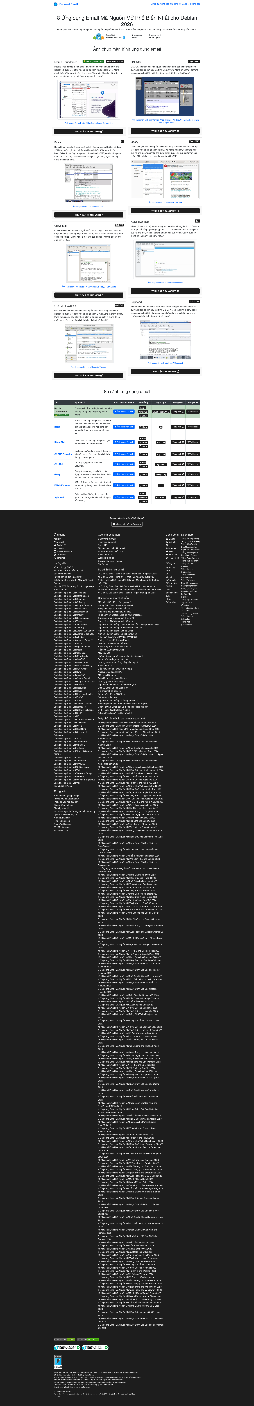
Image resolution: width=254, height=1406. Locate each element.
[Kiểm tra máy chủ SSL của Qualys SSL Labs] (64, 1339)
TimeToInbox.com (62, 820)
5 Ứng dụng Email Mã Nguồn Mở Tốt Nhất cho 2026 (127, 827)
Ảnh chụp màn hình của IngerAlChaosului (165, 363)
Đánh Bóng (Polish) (189, 591)
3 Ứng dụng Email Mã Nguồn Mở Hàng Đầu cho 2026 (127, 877)
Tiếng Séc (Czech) (189, 544)
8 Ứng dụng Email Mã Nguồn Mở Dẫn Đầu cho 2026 (130, 1118)
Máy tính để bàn (64, 551)
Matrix (171, 551)
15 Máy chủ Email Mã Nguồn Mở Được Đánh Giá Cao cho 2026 (129, 965)
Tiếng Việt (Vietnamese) (186, 623)
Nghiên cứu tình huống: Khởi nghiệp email (118, 700)
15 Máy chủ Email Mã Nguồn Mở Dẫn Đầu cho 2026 (128, 995)
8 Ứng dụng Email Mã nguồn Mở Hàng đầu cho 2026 (129, 732)
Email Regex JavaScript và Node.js (114, 646)
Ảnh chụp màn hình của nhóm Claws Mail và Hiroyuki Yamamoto (89, 286)
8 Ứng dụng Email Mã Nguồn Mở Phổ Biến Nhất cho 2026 (129, 858)
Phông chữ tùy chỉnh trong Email (113, 640)
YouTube (172, 554)
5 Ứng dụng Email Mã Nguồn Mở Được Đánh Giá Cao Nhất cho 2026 (128, 762)
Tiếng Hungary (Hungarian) (187, 570)
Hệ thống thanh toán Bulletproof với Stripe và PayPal (122, 703)
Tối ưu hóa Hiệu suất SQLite (111, 694)
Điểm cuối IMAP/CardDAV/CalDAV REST (117, 636)
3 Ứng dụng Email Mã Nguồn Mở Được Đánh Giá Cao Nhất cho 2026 (128, 743)
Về (167, 573)
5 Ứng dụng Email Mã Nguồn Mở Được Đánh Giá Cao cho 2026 (129, 971)
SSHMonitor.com (61, 827)
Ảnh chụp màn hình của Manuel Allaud (89, 206)
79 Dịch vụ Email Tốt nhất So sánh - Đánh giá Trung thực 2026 (127, 573)
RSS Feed (173, 557)
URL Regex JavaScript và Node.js (114, 709)
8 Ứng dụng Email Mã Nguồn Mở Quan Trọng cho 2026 (128, 1055)
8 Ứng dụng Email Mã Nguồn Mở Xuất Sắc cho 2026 (127, 884)
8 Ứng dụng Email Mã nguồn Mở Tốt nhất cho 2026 (127, 725)
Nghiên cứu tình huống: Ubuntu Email (115, 630)
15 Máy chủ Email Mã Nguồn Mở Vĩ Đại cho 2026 (125, 1274)
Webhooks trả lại (106, 557)
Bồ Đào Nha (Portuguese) (186, 595)
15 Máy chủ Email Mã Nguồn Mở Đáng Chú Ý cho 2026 (129, 785)
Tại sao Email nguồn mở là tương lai (115, 713)
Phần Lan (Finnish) (189, 555)
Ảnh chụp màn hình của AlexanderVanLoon (89, 367)
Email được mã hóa (160, 3)
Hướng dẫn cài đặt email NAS (68, 576)
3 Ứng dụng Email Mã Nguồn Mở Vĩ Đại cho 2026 (126, 1277)
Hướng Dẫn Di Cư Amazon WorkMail (115, 605)
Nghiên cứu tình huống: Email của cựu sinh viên (120, 627)
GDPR (169, 586)
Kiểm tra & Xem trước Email (111, 649)
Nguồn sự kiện (170, 569)
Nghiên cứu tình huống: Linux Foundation (117, 633)
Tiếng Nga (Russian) (190, 599)
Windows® (59, 541)
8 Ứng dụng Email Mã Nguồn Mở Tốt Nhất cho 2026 (129, 1302)
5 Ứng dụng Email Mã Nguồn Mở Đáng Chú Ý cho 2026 (126, 1264)
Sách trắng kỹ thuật (107, 538)
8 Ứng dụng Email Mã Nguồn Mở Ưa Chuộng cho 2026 (130, 1169)
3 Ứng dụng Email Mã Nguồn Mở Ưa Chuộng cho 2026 (130, 1283)
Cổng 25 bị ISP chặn (63, 785)
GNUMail (58, 464)
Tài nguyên (60, 791)
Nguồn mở (103, 564)
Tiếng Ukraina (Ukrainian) (187, 617)
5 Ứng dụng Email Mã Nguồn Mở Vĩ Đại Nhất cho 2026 (130, 801)
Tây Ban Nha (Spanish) (186, 603)
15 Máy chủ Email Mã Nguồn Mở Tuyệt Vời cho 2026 (127, 779)
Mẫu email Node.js (107, 675)
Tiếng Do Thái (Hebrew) (187, 565)
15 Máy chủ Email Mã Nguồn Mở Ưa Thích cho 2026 (128, 804)
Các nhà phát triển (109, 534)
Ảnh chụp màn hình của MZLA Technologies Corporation (89, 123)
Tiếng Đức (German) (190, 560)
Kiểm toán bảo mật (107, 541)
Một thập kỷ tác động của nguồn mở (114, 602)
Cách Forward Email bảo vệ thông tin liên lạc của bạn (123, 706)
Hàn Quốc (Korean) (189, 585)
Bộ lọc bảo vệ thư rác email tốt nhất (114, 608)
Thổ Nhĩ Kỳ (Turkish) (189, 613)
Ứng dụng (59, 534)
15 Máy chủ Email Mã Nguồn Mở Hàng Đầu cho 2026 (130, 766)
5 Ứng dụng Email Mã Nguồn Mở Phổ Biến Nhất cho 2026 (128, 751)
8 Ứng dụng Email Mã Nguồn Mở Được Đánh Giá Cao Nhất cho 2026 (128, 851)
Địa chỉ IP (102, 545)
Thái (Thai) (185, 610)
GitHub (172, 541)
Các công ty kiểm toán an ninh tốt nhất (116, 617)
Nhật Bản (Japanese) (190, 583)
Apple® (57, 538)
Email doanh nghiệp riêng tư (67, 795)
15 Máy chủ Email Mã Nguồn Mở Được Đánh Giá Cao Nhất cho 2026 (127, 737)
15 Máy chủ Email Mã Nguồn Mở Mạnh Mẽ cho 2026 (126, 817)
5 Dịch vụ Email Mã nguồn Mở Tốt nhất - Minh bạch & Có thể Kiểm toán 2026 (129, 581)
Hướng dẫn (60, 563)
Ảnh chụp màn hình (124, 411)
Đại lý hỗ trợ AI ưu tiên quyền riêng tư (115, 621)
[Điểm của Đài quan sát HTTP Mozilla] (88, 1339)
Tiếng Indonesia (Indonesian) (188, 576)
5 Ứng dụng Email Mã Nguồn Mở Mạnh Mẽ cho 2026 (125, 1182)
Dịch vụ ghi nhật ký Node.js (111, 681)
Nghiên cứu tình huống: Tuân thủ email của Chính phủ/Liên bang (128, 624)
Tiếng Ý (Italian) (188, 580)
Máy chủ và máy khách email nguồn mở (121, 718)
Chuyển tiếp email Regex (110, 560)
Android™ (61, 545)
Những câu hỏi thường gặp (128, 524)
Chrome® (61, 554)
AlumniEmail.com (62, 817)
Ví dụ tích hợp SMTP (63, 567)
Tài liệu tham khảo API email (111, 548)
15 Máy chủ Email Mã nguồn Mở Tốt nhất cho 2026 (127, 722)
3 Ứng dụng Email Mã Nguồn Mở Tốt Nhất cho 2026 (128, 953)
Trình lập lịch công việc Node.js (112, 678)
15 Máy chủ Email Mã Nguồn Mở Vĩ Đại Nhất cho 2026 (130, 798)
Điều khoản (171, 583)
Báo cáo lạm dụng (172, 594)
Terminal (60, 557)
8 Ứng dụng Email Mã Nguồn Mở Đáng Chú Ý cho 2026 (127, 896)
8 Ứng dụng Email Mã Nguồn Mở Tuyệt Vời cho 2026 (126, 890)
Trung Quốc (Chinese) (190, 541)
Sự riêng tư (175, 3)
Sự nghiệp (171, 602)
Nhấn (168, 598)
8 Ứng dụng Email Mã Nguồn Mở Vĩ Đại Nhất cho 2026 (130, 909)
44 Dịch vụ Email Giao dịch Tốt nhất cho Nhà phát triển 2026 (126, 586)
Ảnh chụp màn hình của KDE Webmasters (165, 282)
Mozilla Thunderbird (60, 410)
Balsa (57, 426)
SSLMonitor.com (61, 830)
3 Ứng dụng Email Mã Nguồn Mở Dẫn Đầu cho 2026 (128, 998)
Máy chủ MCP (104, 652)
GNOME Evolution (63, 454)
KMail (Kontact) (62, 485)
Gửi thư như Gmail (62, 573)
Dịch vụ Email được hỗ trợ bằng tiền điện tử (118, 662)
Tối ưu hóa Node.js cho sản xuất (113, 659)
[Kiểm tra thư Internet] (95, 1347)
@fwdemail (171, 548)
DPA (168, 589)
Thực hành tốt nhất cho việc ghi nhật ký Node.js (120, 614)
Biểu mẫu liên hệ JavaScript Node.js (115, 668)
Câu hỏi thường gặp (191, 3)
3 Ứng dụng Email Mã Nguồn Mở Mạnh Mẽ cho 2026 (130, 946)
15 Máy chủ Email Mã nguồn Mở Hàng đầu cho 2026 (129, 728)
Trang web (177, 411)
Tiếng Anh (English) (189, 552)
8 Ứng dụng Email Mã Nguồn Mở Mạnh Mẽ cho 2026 (126, 820)
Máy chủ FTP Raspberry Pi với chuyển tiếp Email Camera (74, 588)
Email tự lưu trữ (105, 554)
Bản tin (172, 538)
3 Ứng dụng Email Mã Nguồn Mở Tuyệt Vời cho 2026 (128, 1258)
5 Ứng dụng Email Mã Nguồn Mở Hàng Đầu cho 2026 (131, 770)
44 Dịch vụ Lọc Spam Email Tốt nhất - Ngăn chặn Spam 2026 (127, 592)
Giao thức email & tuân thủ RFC (113, 643)
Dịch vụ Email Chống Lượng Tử (113, 687)
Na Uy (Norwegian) (189, 588)
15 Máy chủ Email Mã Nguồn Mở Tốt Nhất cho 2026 (127, 823)
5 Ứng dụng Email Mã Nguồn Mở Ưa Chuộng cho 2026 (129, 921)
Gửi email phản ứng (107, 697)
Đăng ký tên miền (62, 808)
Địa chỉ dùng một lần (63, 804)
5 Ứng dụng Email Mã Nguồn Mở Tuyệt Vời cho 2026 (130, 1029)
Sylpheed (59, 497)
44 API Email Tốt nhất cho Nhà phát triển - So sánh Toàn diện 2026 (129, 589)
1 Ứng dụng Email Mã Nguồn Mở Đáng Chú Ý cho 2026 (129, 789)
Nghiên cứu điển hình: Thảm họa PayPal (117, 684)
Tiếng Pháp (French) (190, 558)
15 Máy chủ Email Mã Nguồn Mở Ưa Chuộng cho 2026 (129, 914)
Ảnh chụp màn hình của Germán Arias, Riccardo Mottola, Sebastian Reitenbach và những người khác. (165, 121)
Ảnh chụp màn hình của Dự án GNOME (165, 202)
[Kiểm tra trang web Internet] (67, 1347)
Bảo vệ (169, 576)
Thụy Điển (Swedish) (190, 608)
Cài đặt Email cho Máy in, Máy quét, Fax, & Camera (74, 581)
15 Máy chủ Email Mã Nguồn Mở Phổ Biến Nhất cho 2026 (128, 747)
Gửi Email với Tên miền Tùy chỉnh (69, 570)
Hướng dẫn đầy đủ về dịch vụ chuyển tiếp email (120, 656)
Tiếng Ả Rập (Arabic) (190, 538)
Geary (57, 474)
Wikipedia (194, 411)
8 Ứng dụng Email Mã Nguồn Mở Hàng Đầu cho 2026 (128, 1074)
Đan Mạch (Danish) (189, 547)
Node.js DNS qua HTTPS (110, 671)
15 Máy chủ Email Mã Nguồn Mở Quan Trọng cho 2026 (128, 811)
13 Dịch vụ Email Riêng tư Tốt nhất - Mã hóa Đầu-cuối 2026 (126, 576)
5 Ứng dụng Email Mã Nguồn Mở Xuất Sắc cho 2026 (128, 776)
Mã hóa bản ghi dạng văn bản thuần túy (74, 811)
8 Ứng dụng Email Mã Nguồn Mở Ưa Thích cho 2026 (128, 808)
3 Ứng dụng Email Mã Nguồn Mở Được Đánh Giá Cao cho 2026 (128, 1212)
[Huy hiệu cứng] (58, 1361)
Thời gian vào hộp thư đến (66, 801)
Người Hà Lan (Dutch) (190, 549)
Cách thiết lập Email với (70, 592)
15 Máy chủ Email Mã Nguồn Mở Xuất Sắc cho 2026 (128, 773)
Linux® (60, 548)
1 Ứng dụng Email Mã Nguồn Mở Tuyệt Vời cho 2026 (128, 782)
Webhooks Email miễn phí (110, 551)
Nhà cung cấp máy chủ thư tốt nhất (114, 611)
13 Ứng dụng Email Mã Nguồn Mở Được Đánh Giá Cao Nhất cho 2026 (128, 870)
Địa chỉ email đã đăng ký (65, 814)
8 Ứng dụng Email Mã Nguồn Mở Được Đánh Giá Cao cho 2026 (130, 1326)
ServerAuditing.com (63, 823)
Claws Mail (59, 441)
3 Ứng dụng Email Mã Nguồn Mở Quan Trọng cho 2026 (128, 814)
